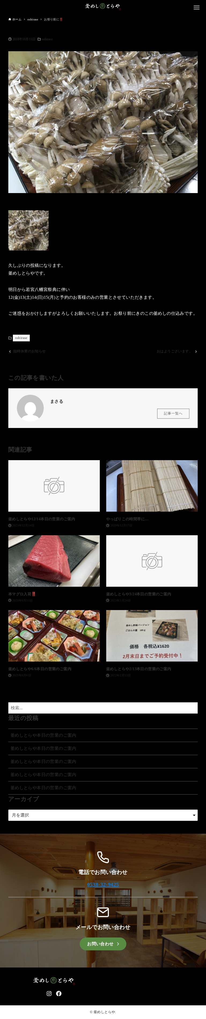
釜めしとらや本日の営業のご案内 (43, 735)
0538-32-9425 (103, 884)
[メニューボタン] (196, 7)
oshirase (47, 39)
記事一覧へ (173, 413)
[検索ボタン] (192, 708)
